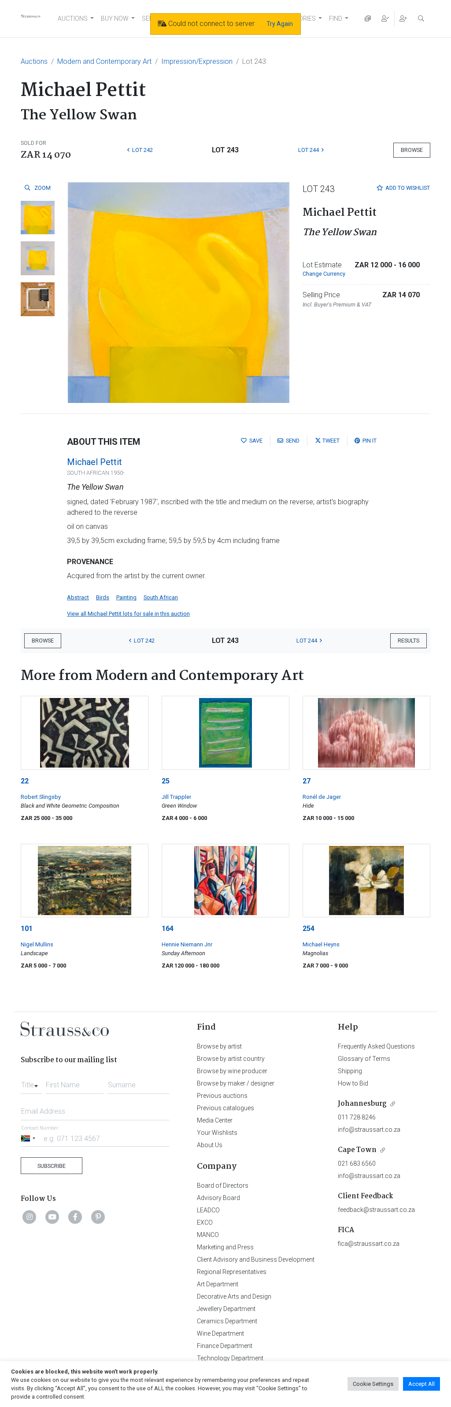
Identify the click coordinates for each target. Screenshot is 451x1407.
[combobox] (31, 1082)
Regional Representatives (231, 1271)
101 (27, 928)
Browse (412, 150)
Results (408, 640)
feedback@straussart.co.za (376, 1209)
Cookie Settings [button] (373, 1384)
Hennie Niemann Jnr (187, 944)
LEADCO (208, 1210)
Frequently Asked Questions (376, 1046)
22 (25, 781)
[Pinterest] (98, 1217)
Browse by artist (219, 1046)
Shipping (350, 1071)
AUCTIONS (73, 18)
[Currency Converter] (368, 19)
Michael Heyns (321, 944)
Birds (102, 597)
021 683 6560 (357, 1163)
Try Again (279, 23)
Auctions (34, 61)
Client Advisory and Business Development (255, 1259)
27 (307, 781)
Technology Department (230, 1358)
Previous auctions (222, 1095)
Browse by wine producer (232, 1071)
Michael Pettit (94, 462)
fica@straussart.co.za (368, 1243)
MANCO (208, 1234)
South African (161, 597)
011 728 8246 (357, 1117)
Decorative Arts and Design (234, 1296)
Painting (126, 597)
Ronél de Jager (322, 797)
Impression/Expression (197, 61)
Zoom (42, 188)
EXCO (205, 1222)
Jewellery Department (226, 1308)
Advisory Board (218, 1197)
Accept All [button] (421, 1384)
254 (308, 928)
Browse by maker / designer (235, 1083)
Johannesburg (362, 1103)
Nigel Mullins (37, 944)
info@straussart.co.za (369, 1129)
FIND (335, 18)
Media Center (215, 1120)
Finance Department (224, 1345)
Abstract (78, 597)
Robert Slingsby (41, 797)
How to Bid (353, 1083)
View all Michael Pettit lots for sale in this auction (128, 613)
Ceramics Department (227, 1321)
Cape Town (357, 1150)
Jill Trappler (176, 797)
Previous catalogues (225, 1108)
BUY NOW (115, 18)
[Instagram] (29, 1217)
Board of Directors (222, 1185)
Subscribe (51, 1166)
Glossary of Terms (364, 1058)
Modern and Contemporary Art (104, 61)
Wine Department (220, 1333)
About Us (209, 1144)
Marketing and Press (225, 1247)
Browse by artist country (231, 1058)
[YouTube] (52, 1217)
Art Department (217, 1284)
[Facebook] (75, 1217)
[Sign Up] (403, 19)
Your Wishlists (217, 1132)
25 (166, 781)
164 (168, 928)
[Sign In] (385, 19)
